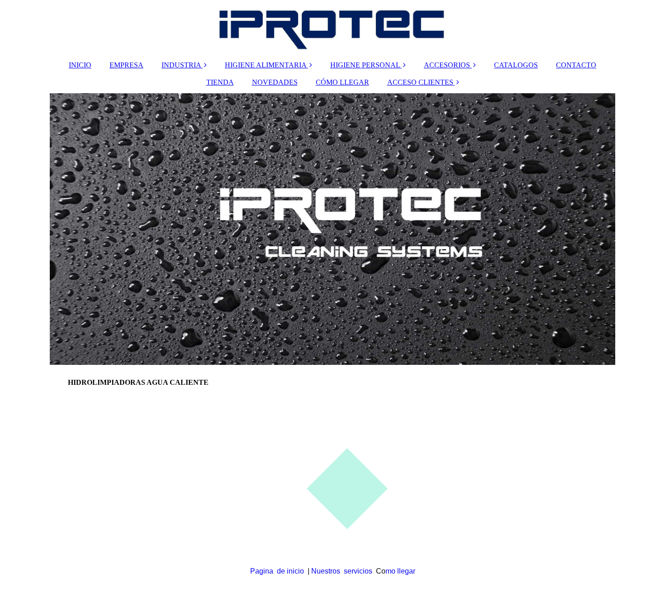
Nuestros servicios (341, 571)
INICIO (80, 65)
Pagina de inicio (277, 571)
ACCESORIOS (447, 65)
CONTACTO (576, 65)
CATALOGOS (516, 65)
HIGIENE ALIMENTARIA (265, 65)
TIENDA (220, 82)
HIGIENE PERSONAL (365, 65)
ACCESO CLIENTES (420, 82)
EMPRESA (126, 65)
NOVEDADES (275, 82)
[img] (332, 27)
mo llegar (400, 571)
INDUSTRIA (181, 65)
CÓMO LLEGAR (342, 82)
